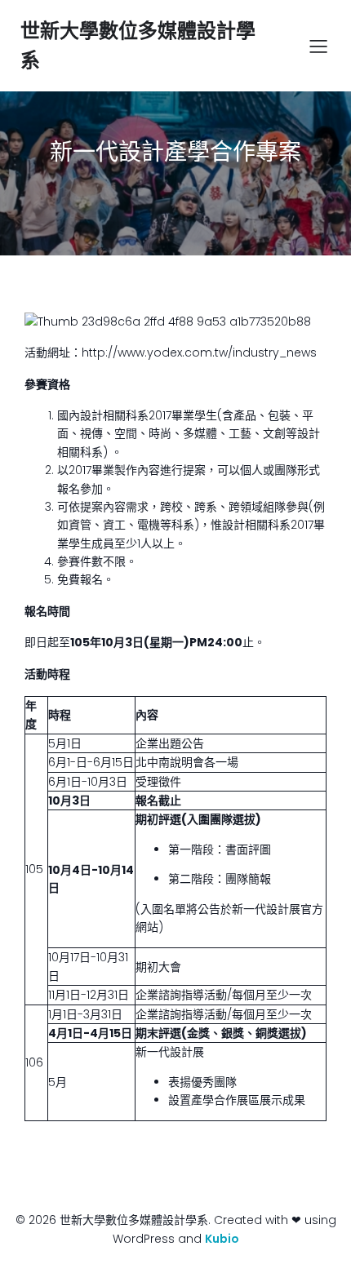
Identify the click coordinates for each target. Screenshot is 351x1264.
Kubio (222, 1239)
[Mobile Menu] (318, 45)
